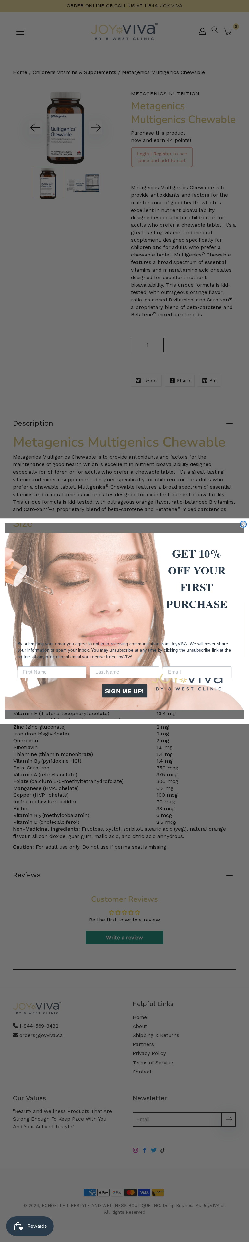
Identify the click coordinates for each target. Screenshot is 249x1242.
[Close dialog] (243, 524)
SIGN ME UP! (124, 690)
